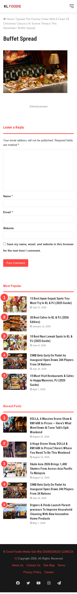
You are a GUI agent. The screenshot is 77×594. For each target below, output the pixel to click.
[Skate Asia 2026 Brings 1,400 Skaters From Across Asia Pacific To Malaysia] (15, 470)
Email (8, 212)
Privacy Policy (32, 572)
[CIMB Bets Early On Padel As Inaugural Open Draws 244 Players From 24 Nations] (15, 361)
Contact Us (33, 565)
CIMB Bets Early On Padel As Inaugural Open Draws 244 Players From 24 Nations (52, 360)
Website (8, 228)
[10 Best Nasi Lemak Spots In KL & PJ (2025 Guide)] (15, 342)
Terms (61, 565)
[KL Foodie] (20, 6)
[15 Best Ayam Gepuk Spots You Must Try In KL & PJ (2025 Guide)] (15, 304)
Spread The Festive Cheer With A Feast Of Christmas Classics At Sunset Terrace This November (36, 23)
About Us (18, 565)
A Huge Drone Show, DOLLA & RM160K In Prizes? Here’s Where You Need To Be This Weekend (51, 448)
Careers (49, 572)
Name (8, 196)
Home (10, 19)
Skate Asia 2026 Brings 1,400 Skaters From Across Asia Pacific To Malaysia (51, 468)
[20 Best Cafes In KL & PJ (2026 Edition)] (15, 323)
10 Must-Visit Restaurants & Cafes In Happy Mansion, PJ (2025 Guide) (52, 380)
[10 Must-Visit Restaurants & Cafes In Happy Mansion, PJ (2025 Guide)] (15, 382)
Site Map (49, 565)
